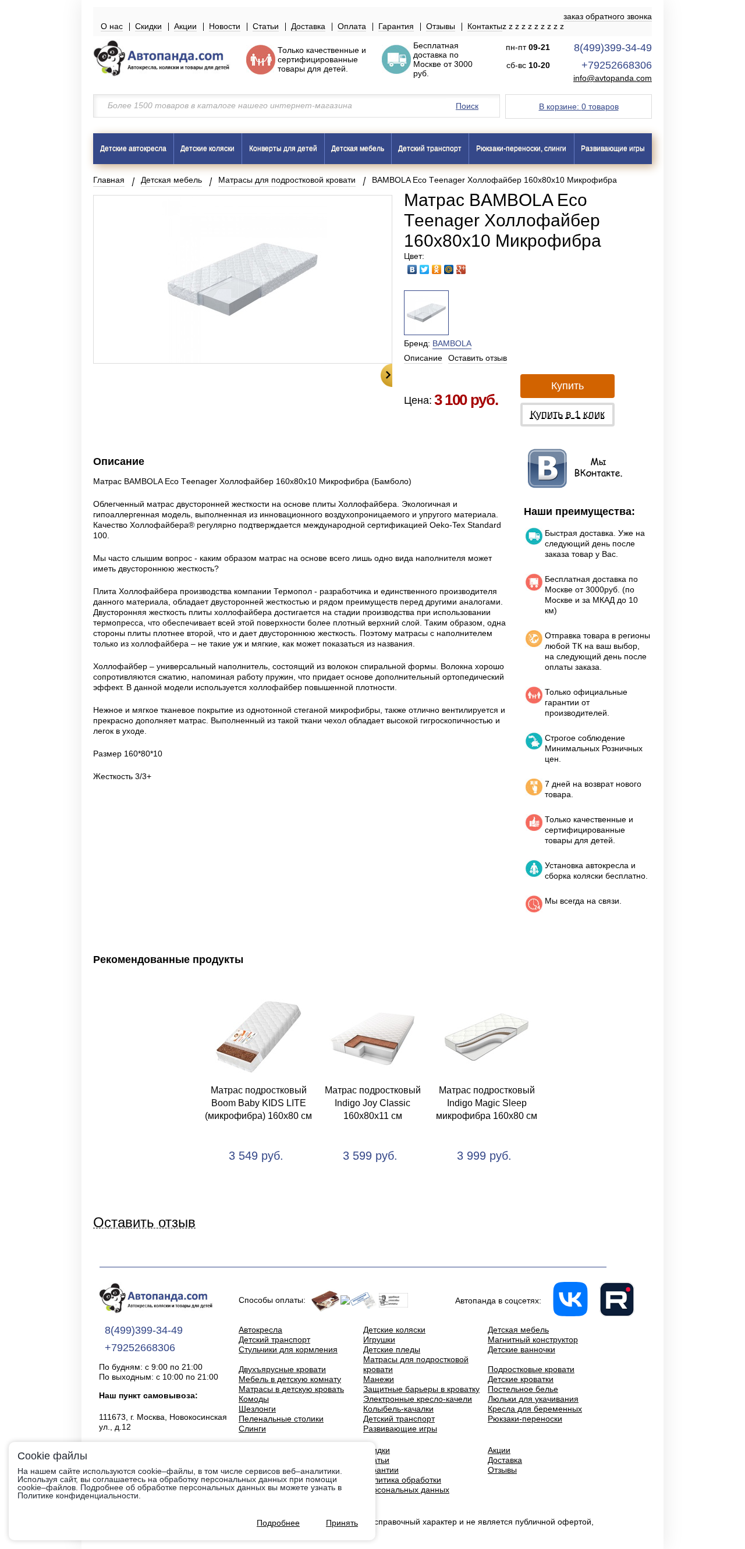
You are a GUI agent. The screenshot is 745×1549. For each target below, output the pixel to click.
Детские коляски (207, 148)
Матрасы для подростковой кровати (287, 179)
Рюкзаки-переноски (525, 1418)
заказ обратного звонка (607, 16)
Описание (423, 358)
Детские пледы (391, 1349)
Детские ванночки (521, 1349)
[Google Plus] (461, 269)
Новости (224, 26)
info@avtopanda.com (612, 78)
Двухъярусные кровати (282, 1369)
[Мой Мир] (449, 269)
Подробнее (278, 1522)
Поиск (467, 106)
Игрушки (379, 1339)
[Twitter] (424, 269)
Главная (109, 179)
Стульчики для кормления (288, 1349)
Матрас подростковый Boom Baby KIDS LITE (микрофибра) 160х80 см (258, 1103)
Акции (185, 26)
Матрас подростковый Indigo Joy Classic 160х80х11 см (373, 1103)
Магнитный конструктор (533, 1339)
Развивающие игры (613, 148)
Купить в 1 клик (567, 414)
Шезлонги (257, 1408)
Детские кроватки (521, 1379)
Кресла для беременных (535, 1408)
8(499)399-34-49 (613, 48)
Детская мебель (357, 148)
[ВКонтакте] (412, 269)
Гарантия (396, 26)
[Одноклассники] (437, 269)
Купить (567, 386)
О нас (112, 26)
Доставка (308, 26)
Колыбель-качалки (398, 1408)
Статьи (266, 26)
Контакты (484, 26)
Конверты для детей (283, 148)
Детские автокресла (133, 148)
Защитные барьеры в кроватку (421, 1389)
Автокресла (260, 1329)
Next (386, 375)
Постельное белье (523, 1389)
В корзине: (579, 106)
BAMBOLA (451, 343)
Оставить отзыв (477, 358)
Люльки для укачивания (533, 1399)
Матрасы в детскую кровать (291, 1389)
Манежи (378, 1379)
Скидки (148, 26)
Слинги (252, 1428)
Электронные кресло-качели (417, 1399)
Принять (342, 1522)
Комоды (254, 1399)
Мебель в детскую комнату (290, 1379)
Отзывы (440, 26)
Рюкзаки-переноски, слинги (521, 148)
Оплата (352, 26)
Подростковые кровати (531, 1369)
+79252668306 (616, 65)
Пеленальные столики (281, 1418)
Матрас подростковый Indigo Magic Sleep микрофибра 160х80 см (486, 1103)
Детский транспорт (430, 148)
